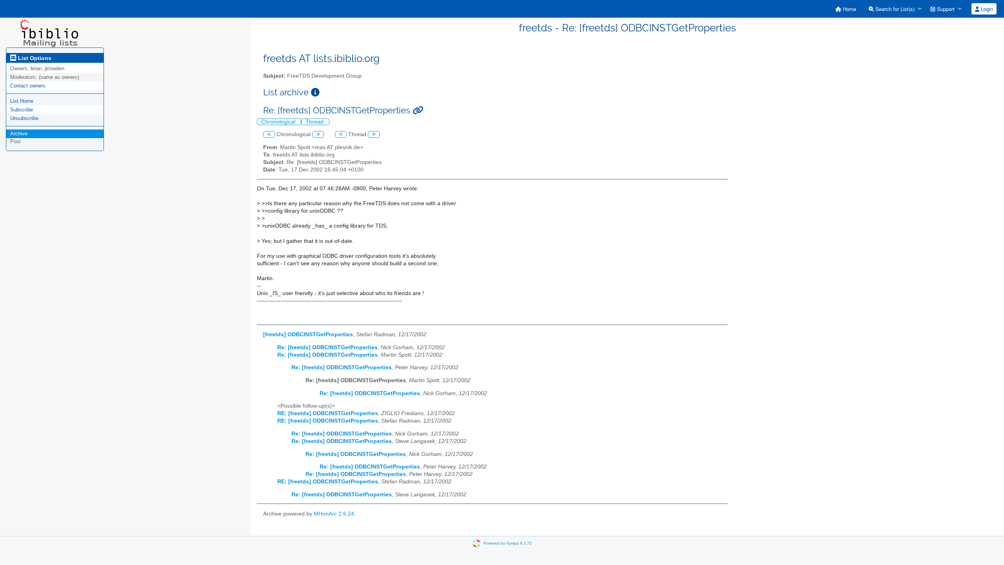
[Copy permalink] (418, 110)
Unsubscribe (24, 118)
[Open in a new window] (315, 92)
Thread (315, 122)
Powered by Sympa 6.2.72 (508, 543)
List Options (33, 58)
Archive (18, 134)
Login (986, 9)
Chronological (279, 122)
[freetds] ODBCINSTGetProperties (308, 334)
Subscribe (21, 110)
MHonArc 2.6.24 (334, 514)
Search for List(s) (894, 9)
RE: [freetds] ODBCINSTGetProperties (327, 413)
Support (945, 9)
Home (848, 9)
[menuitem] (845, 9)
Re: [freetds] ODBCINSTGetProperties (327, 347)
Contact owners (27, 86)
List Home (21, 101)
